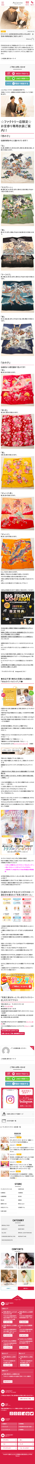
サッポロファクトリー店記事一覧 (11, 1127)
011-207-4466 (7, 1321)
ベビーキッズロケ (24, 1448)
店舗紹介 (4, 1423)
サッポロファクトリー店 (6, 1189)
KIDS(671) (4, 1229)
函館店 (20, 1200)
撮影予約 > (26, 1288)
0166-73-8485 (7, 1365)
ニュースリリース (6, 1429)
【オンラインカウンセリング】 (21, 743)
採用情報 (21, 1423)
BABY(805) (21, 1229)
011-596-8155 (23, 1321)
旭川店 (20, 1196)
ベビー (4, 1444)
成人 (21, 1440)
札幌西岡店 (3, 1196)
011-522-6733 (7, 1335)
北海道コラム (21, 1207)
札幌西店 (3, 1192)
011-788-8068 (23, 1347)
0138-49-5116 (7, 1381)
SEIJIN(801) (21, 1225)
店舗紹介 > (9, 1288)
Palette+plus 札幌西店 (9, 1340)
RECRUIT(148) (22, 1236)
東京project (21, 1203)
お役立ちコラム (4, 1207)
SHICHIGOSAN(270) (7, 1240)
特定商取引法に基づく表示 (25, 1426)
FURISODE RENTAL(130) (8, 1236)
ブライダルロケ (7, 1448)
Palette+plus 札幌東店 (25, 1339)
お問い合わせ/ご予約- (25, 1398)
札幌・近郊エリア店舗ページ (15, 1114)
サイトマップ (5, 1426)
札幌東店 (20, 1192)
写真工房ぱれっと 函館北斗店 (11, 1374)
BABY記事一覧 (11, 1121)
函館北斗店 (4, 1203)
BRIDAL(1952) (6, 1225)
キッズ (21, 1444)
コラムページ (27, 1026)
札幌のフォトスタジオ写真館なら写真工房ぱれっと (18, 1454)
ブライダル (6, 1440)
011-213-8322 (7, 1347)
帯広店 (2, 1200)
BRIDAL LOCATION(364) (25, 1232)
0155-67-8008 (24, 1365)
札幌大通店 (4, 1211)
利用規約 (21, 1429)
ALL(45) (4, 1232)
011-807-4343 (23, 1335)
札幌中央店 (21, 1189)
